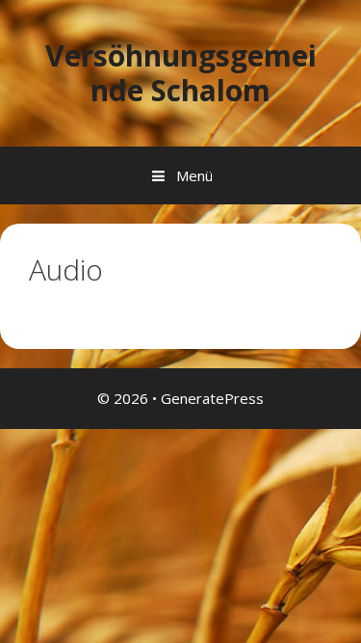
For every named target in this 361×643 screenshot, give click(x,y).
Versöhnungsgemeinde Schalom (181, 73)
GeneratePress (212, 398)
